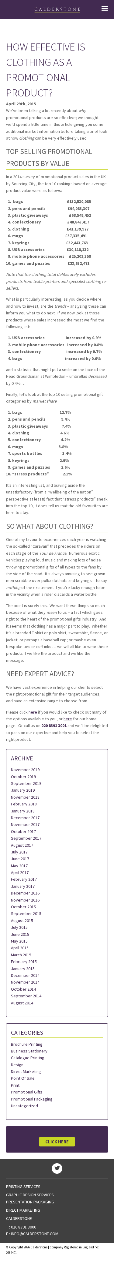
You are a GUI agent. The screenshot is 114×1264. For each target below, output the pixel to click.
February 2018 (24, 804)
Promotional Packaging (32, 1099)
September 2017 (26, 838)
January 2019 (23, 790)
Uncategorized (24, 1105)
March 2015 (21, 955)
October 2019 (23, 776)
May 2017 (19, 865)
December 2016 (25, 893)
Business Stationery (29, 1051)
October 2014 (23, 989)
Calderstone (19, 1218)
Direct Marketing (26, 1071)
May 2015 (19, 941)
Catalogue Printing (27, 1057)
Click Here (57, 1142)
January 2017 (23, 886)
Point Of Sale (23, 1078)
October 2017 (23, 831)
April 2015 (20, 948)
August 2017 (22, 845)
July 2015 (19, 927)
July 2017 (19, 852)
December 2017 (25, 817)
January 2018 (23, 811)
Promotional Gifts (26, 1092)
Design (17, 1064)
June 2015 (20, 934)
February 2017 (24, 879)
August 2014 (22, 1003)
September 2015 (26, 913)
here (33, 712)
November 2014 (25, 982)
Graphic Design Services (30, 1195)
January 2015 (23, 968)
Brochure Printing (27, 1044)
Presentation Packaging (30, 1202)
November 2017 (25, 824)
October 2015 (23, 907)
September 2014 (26, 996)
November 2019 (25, 769)
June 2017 (20, 858)
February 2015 (24, 961)
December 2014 (25, 975)
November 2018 (25, 797)
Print (15, 1085)
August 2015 (22, 920)
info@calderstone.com (34, 1233)
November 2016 (25, 900)
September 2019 (26, 783)
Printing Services (23, 1186)
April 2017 (20, 872)
